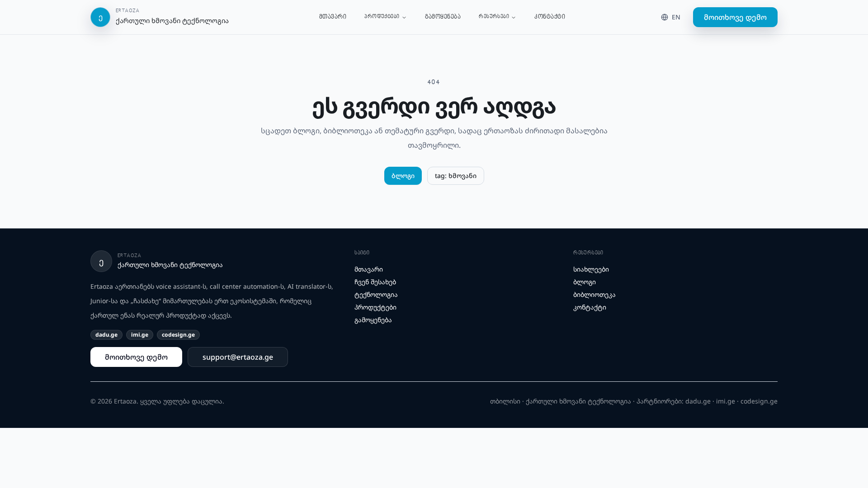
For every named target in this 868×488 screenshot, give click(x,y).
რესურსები (494, 17)
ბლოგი (403, 175)
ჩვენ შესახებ (375, 281)
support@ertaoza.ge (238, 357)
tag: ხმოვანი (455, 175)
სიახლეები (591, 269)
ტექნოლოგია (376, 294)
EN (676, 17)
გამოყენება (443, 17)
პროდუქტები (381, 17)
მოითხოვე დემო (735, 17)
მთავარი (332, 17)
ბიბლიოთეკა (594, 294)
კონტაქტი (549, 17)
